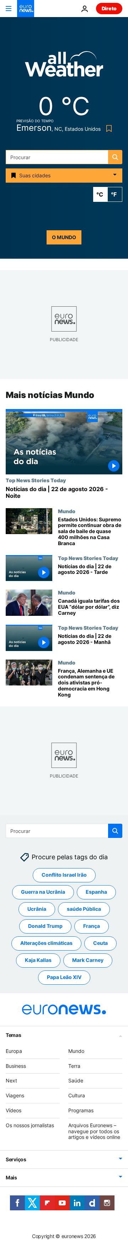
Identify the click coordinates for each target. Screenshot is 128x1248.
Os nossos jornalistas (30, 1125)
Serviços (16, 1159)
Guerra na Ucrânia (43, 892)
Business (16, 1066)
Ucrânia (36, 909)
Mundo (66, 511)
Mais (11, 1177)
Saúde (75, 1080)
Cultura (76, 1095)
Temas (13, 1035)
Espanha (96, 892)
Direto (109, 8)
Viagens (15, 1095)
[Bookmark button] (107, 128)
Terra (74, 1066)
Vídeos (13, 1110)
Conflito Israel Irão (64, 875)
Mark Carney (87, 960)
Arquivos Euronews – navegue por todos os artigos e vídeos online (94, 1131)
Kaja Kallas (38, 960)
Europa (14, 1051)
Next (11, 1080)
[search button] (115, 157)
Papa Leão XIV (64, 977)
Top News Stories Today (36, 480)
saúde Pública (84, 909)
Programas (81, 1110)
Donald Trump (45, 926)
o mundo (64, 237)
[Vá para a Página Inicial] (25, 8)
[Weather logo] (64, 66)
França (91, 926)
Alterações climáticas (46, 943)
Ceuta (100, 943)
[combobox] (64, 157)
